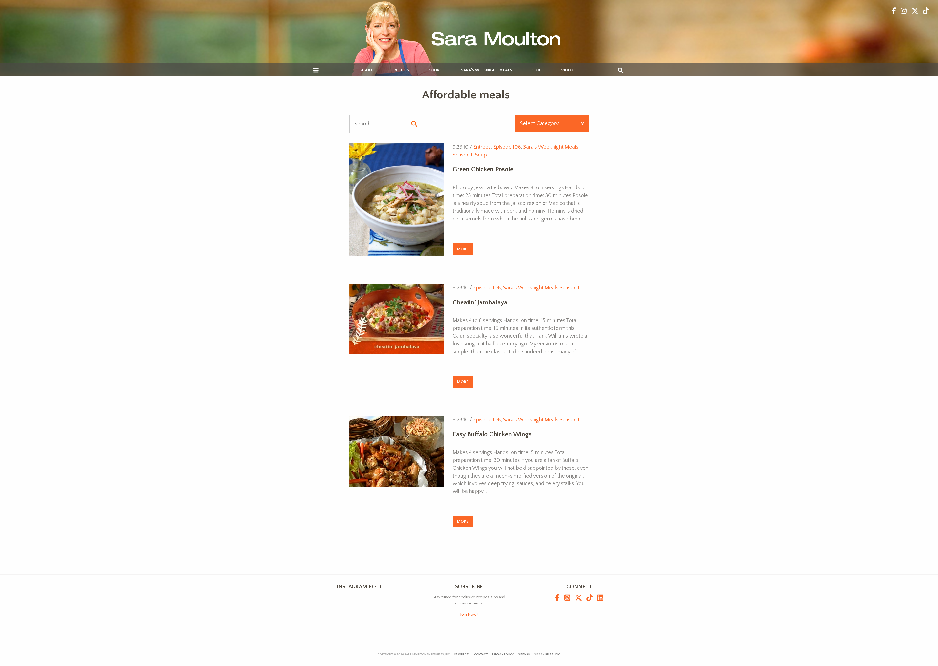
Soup (481, 155)
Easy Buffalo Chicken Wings (492, 434)
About (367, 70)
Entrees (482, 147)
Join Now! (469, 614)
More (463, 249)
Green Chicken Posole (483, 169)
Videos (568, 70)
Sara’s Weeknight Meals (486, 70)
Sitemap (524, 654)
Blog (537, 70)
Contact (481, 654)
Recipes (401, 70)
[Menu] (316, 70)
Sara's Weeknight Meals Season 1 (541, 288)
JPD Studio (552, 654)
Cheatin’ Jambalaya (480, 302)
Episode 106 (507, 147)
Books (435, 70)
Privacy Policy (503, 654)
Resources (462, 654)
